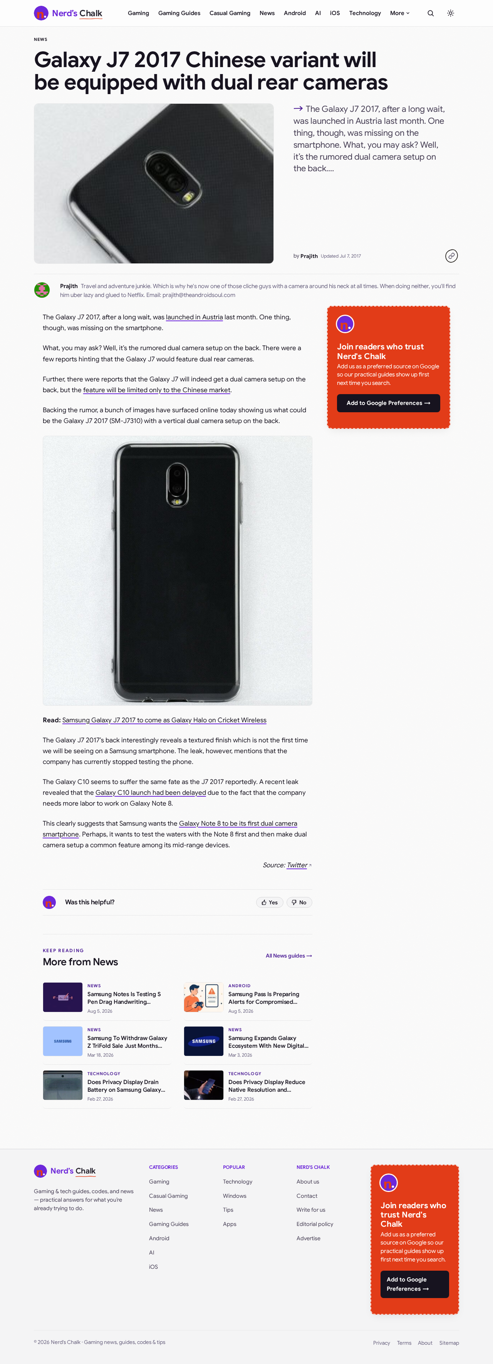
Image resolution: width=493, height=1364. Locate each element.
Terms (404, 1343)
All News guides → (289, 955)
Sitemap (449, 1343)
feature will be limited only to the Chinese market (156, 390)
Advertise (308, 1238)
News (267, 13)
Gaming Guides (179, 13)
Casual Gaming (230, 13)
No (303, 902)
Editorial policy (315, 1224)
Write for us (311, 1209)
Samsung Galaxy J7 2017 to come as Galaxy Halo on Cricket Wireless (164, 720)
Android (295, 13)
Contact (307, 1195)
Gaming (138, 13)
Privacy (381, 1343)
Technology (365, 13)
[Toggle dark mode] (450, 13)
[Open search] (430, 13)
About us (308, 1181)
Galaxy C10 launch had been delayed (151, 793)
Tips (228, 1209)
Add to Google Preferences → (389, 403)
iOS (335, 13)
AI (318, 13)
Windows (234, 1195)
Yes (273, 902)
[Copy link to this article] (451, 256)
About (425, 1343)
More (397, 13)
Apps (229, 1224)
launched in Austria (194, 317)
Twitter (297, 865)
